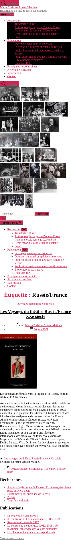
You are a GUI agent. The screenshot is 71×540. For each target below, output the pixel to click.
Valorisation (14, 73)
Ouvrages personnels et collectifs (33, 43)
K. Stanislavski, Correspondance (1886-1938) (33, 519)
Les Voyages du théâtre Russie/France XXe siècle (35, 314)
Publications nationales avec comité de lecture (41, 56)
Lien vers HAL (23, 63)
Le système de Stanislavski (22, 515)
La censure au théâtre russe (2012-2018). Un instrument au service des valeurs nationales (32, 527)
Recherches (14, 20)
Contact (11, 76)
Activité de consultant (19, 69)
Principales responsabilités (22, 66)
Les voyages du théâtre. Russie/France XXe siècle (32, 458)
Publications (14, 40)
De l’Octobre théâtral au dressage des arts (31, 532)
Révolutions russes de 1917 (23, 522)
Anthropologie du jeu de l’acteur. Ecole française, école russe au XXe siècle (37, 29)
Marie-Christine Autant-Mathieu (18, 7)
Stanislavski (36, 468)
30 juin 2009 (41, 329)
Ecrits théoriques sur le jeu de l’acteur (36, 33)
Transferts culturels (25, 23)
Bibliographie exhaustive (29, 59)
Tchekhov (49, 468)
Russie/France (19, 468)
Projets (18, 37)
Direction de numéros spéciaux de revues (38, 46)
